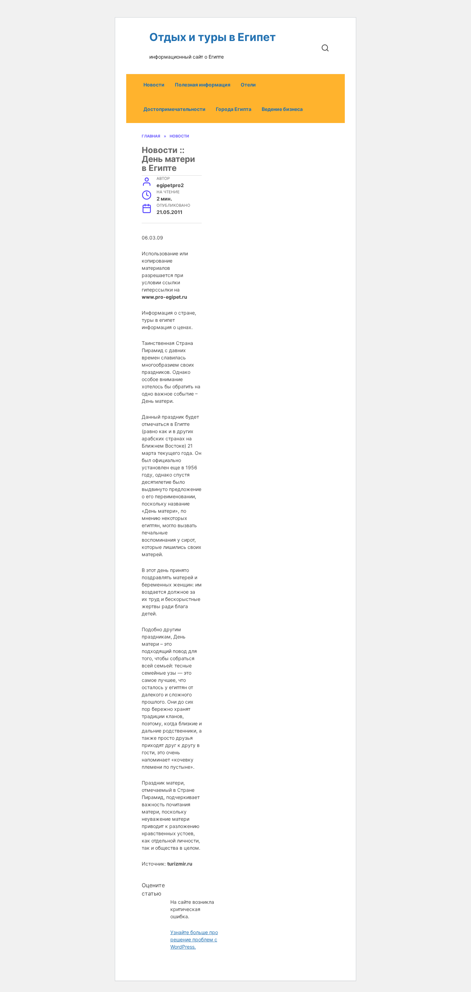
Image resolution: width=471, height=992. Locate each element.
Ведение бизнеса (282, 109)
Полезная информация (202, 85)
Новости (153, 85)
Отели (248, 85)
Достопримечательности (174, 109)
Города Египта (233, 109)
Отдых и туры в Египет (212, 37)
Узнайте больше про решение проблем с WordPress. (194, 939)
